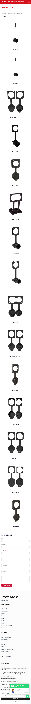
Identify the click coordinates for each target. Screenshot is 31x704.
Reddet (15, 701)
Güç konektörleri (11, 13)
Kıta (2, 563)
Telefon (3, 550)
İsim (2, 538)
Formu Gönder (6, 585)
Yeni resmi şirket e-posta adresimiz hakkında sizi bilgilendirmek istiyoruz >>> (12, 2)
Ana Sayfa (3, 13)
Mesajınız (3, 574)
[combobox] (3, 553)
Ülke (2, 569)
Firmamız (3, 556)
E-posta (3, 544)
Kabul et (15, 698)
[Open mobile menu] (29, 7)
